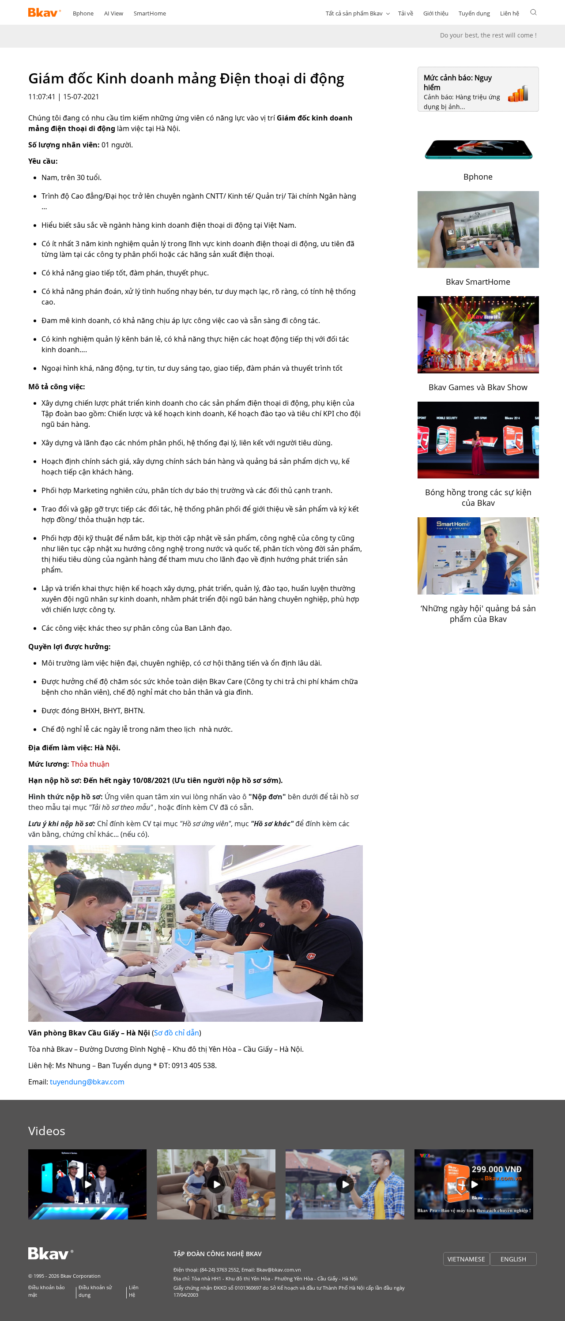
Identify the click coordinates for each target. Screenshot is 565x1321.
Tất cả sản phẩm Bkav (354, 13)
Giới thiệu (435, 13)
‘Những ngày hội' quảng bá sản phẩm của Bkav (478, 613)
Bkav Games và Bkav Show (478, 387)
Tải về (405, 13)
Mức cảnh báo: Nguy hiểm (458, 82)
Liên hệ (509, 13)
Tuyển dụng (474, 13)
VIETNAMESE (466, 1259)
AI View (113, 13)
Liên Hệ (134, 1291)
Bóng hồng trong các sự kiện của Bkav (478, 497)
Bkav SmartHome (478, 281)
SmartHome (150, 13)
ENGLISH (513, 1259)
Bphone (83, 13)
